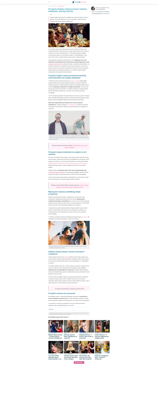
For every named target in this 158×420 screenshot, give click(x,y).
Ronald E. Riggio (74, 81)
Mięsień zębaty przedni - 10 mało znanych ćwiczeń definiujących (55, 336)
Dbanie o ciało (98, 354)
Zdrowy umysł (82, 354)
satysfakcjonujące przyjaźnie (56, 172)
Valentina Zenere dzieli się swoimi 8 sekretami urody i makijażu (71, 357)
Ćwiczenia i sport (52, 333)
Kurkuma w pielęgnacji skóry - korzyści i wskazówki (101, 357)
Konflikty (66, 333)
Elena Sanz (102, 9)
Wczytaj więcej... (79, 362)
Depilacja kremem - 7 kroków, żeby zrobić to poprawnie (86, 336)
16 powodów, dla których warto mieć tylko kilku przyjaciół (85, 357)
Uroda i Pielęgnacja (83, 333)
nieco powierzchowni (71, 104)
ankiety (66, 257)
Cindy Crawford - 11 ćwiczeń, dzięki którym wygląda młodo (102, 336)
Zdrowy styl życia (61, 6)
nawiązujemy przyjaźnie (55, 64)
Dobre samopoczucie (52, 6)
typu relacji (84, 217)
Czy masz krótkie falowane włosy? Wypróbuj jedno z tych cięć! (55, 357)
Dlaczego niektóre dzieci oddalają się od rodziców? (70, 336)
